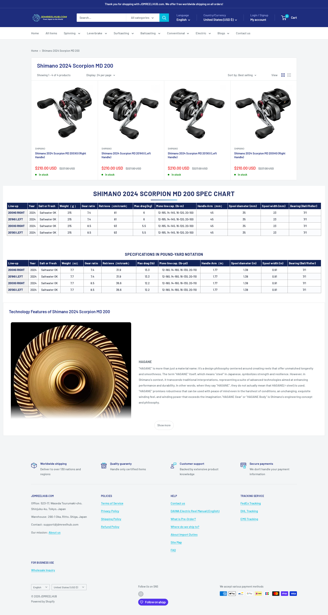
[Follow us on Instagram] (141, 594)
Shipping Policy (111, 519)
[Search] (164, 17)
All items (51, 33)
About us (55, 532)
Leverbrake (95, 33)
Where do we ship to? (185, 526)
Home (35, 33)
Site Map (176, 542)
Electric (201, 33)
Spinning (70, 33)
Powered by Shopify (43, 601)
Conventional (176, 33)
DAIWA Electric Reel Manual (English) (195, 511)
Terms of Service (112, 503)
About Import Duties (184, 534)
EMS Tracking (249, 519)
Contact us (243, 33)
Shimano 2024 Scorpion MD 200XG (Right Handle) (60, 155)
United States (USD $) (66, 587)
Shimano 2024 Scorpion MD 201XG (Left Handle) (192, 155)
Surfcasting (122, 33)
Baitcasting (148, 33)
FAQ (173, 550)
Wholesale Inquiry (43, 570)
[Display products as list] (289, 75)
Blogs (221, 33)
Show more (164, 425)
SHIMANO (40, 148)
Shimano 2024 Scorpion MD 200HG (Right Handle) (259, 155)
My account (258, 19)
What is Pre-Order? (183, 519)
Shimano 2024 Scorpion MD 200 (61, 50)
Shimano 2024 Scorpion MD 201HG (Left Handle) (126, 155)
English (37, 587)
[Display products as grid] (283, 75)
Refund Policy (110, 526)
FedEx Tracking (250, 503)
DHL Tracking (249, 511)
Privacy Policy (110, 511)
